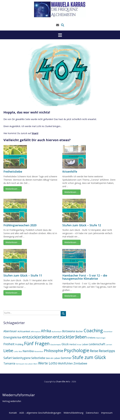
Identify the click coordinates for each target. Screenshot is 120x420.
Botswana (68, 331)
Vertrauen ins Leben (24, 364)
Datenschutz (92, 412)
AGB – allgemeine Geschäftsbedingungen (40, 412)
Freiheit (9, 344)
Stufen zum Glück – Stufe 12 (81, 225)
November (38, 351)
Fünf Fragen (37, 343)
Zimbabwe (80, 363)
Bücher (79, 331)
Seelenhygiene (21, 358)
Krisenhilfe (69, 171)
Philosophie (53, 350)
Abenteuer (10, 331)
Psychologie (76, 350)
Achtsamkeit (24, 331)
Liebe (8, 350)
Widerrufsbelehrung (73, 412)
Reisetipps (107, 350)
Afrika (46, 330)
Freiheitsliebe (12, 171)
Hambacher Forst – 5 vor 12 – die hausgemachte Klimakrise (84, 277)
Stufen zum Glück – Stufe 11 (22, 275)
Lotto (16, 351)
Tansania (9, 363)
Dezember (107, 331)
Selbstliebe (38, 358)
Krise (79, 344)
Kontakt (13, 412)
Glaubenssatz (55, 344)
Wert (35, 364)
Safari (7, 358)
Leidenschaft (97, 344)
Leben (85, 344)
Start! (35, 133)
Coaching (93, 330)
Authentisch (57, 331)
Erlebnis (91, 337)
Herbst (73, 344)
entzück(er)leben (37, 337)
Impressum (106, 412)
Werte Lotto (47, 363)
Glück (65, 344)
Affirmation (35, 331)
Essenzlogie (100, 338)
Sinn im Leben (53, 358)
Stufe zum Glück (89, 357)
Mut (20, 351)
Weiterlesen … (12, 188)
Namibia (28, 351)
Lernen (109, 344)
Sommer (66, 358)
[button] (60, 35)
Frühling (19, 344)
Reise (94, 350)
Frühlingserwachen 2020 (19, 225)
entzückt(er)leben (70, 337)
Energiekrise (12, 337)
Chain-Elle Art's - (64, 381)
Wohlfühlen (65, 363)
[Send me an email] (57, 25)
